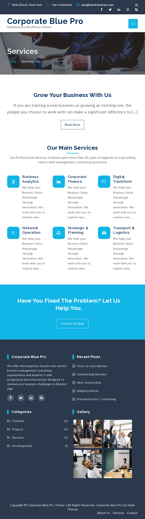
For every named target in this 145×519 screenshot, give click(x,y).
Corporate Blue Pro (45, 21)
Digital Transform (122, 179)
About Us (103, 513)
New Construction (89, 382)
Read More (72, 125)
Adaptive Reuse (88, 391)
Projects (17, 429)
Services (18, 437)
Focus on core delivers (92, 366)
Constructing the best (92, 374)
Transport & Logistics (124, 230)
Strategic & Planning (78, 230)
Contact (132, 513)
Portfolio (18, 421)
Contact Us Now (72, 323)
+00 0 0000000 (62, 4)
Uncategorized (22, 446)
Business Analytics (30, 179)
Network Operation (31, 230)
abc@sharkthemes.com (97, 4)
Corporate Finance (77, 179)
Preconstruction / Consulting (96, 399)
